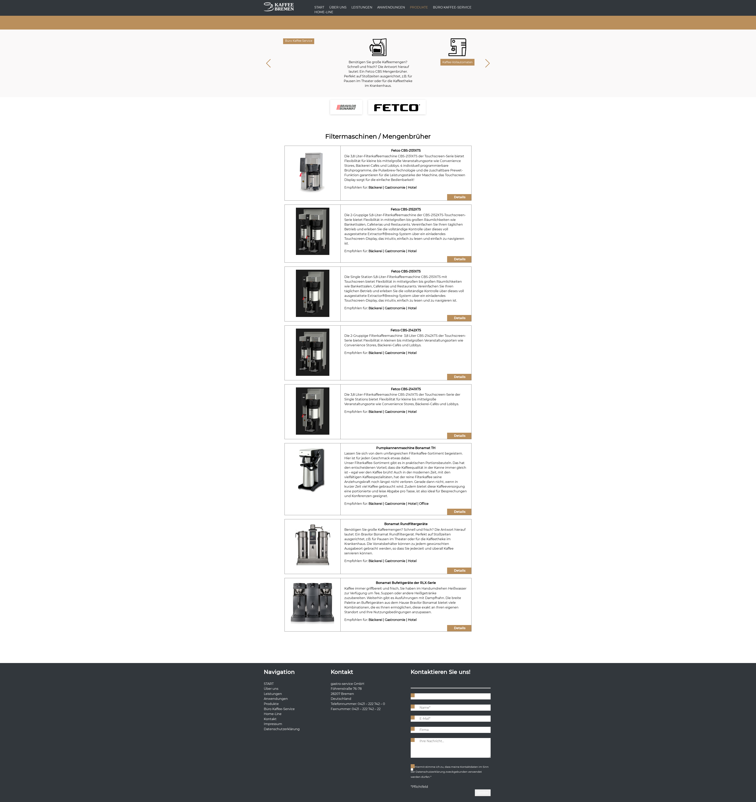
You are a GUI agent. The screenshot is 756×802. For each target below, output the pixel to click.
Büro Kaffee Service (298, 41)
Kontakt (270, 719)
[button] (487, 63)
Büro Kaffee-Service (452, 7)
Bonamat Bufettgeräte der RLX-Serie (406, 583)
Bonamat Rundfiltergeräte (406, 524)
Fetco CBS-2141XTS (406, 389)
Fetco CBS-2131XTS (406, 150)
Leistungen (361, 7)
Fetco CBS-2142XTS (406, 330)
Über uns (337, 7)
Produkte (419, 7)
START (319, 7)
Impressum (273, 724)
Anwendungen (391, 7)
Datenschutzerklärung (282, 729)
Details (460, 197)
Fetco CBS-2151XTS (406, 271)
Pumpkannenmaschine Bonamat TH (405, 448)
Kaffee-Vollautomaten (457, 62)
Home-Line (323, 12)
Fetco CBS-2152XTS (406, 209)
